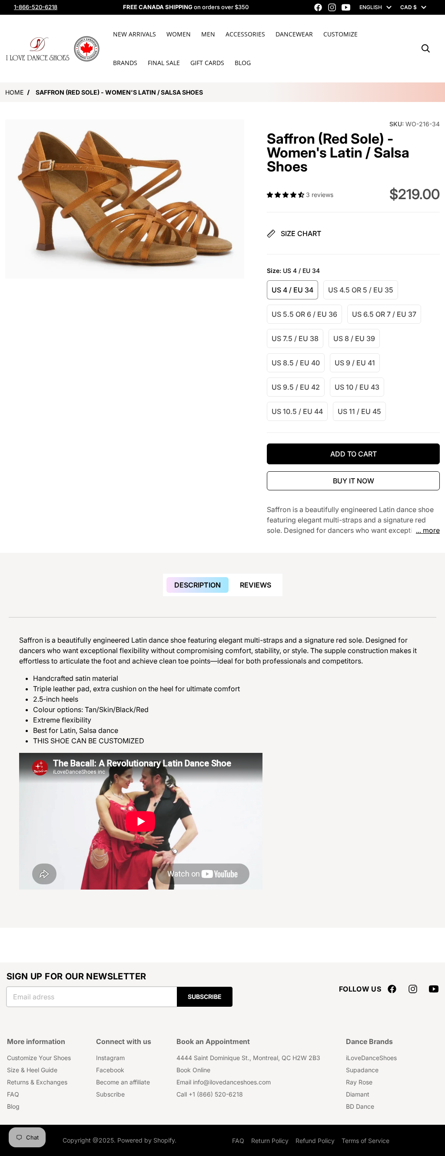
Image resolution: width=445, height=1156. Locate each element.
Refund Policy (315, 1140)
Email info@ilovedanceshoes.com (223, 1082)
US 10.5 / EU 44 (297, 411)
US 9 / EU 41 (355, 362)
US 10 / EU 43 (357, 387)
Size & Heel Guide (32, 1070)
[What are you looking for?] (425, 48)
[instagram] (332, 7)
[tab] (197, 585)
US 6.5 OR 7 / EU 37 (384, 314)
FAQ (13, 1094)
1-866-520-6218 (35, 6)
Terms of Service (365, 1140)
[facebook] (318, 7)
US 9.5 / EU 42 (296, 387)
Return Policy (270, 1140)
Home (14, 92)
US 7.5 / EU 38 (295, 338)
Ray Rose (359, 1082)
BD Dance (360, 1106)
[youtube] (346, 7)
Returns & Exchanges (37, 1082)
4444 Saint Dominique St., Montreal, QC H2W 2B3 (248, 1057)
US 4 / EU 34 (292, 290)
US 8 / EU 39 (354, 338)
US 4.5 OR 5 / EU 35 (360, 290)
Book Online (193, 1070)
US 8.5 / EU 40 (296, 362)
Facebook (110, 1070)
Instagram (110, 1057)
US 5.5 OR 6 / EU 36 (304, 314)
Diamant (357, 1094)
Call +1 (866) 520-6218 (209, 1094)
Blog (13, 1106)
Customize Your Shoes (39, 1057)
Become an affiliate (123, 1082)
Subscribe (205, 996)
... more (428, 530)
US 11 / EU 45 (359, 411)
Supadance (362, 1070)
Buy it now (353, 480)
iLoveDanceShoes (371, 1057)
